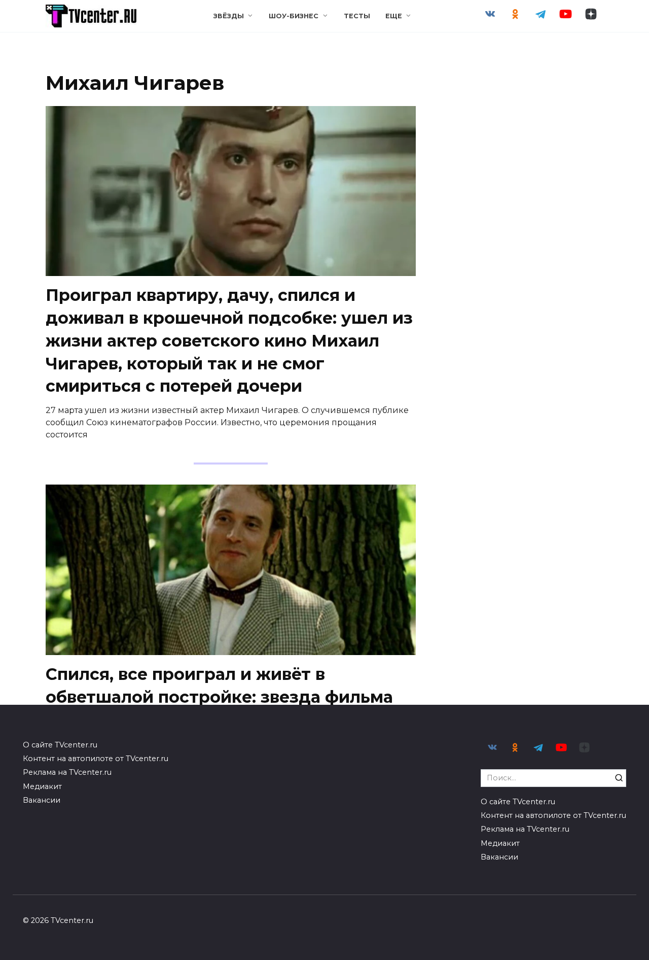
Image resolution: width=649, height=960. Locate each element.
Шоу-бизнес (293, 16)
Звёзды (228, 16)
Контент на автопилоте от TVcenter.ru (95, 758)
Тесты (357, 16)
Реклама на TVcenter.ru (67, 772)
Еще (393, 16)
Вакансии (41, 800)
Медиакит (42, 786)
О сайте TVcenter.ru (60, 744)
